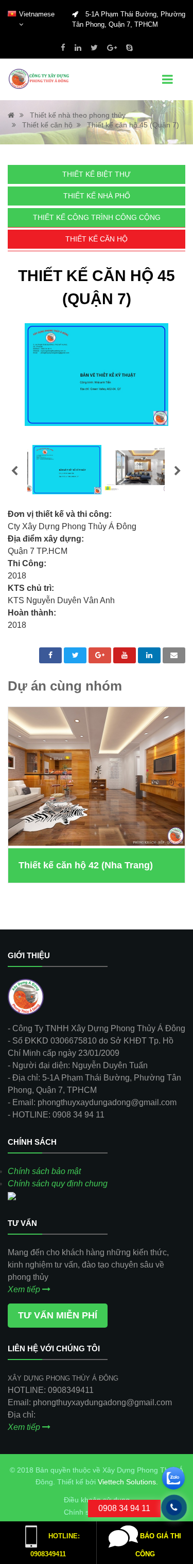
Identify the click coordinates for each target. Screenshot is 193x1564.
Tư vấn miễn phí (57, 1315)
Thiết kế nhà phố (96, 196)
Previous (14, 471)
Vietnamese (37, 14)
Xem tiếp (25, 1289)
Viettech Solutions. (128, 1482)
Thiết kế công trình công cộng (97, 217)
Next (177, 471)
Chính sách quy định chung (58, 1183)
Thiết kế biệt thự (96, 174)
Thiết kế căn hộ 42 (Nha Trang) (86, 865)
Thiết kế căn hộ (96, 239)
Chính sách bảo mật (44, 1171)
